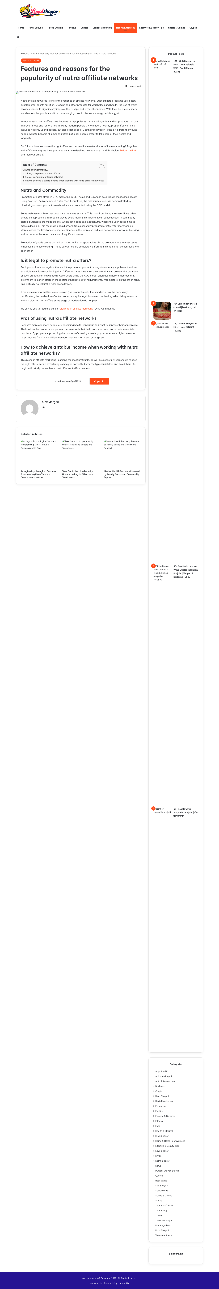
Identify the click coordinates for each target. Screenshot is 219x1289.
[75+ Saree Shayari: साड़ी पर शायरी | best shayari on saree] (162, 311)
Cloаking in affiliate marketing (76, 308)
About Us (124, 1283)
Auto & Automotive (165, 1081)
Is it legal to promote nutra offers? (42, 173)
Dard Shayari (162, 1096)
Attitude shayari (163, 1076)
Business (159, 1086)
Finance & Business (165, 1116)
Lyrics (158, 1156)
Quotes (84, 27)
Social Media (161, 1190)
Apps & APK (161, 1071)
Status (72, 27)
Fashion (159, 1111)
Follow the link (128, 150)
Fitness (159, 1121)
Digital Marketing (102, 27)
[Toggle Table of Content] (100, 165)
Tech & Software (164, 1205)
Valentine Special (164, 1235)
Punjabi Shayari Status (167, 1170)
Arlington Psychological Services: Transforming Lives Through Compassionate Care (39, 474)
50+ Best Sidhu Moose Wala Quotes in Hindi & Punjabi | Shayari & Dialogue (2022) (185, 571)
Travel (158, 1215)
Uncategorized (162, 1225)
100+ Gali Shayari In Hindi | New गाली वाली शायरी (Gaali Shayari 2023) (184, 66)
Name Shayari (162, 1160)
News (158, 1165)
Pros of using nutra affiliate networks (44, 177)
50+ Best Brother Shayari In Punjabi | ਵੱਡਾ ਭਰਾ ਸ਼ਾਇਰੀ (185, 812)
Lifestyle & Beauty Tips (151, 27)
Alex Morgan (50, 401)
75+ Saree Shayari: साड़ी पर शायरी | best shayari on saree (185, 307)
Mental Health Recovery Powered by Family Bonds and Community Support (122, 474)
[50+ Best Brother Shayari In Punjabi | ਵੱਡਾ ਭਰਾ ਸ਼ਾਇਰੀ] (162, 927)
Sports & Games (176, 27)
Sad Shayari (161, 1185)
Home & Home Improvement (170, 1141)
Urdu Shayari (162, 1230)
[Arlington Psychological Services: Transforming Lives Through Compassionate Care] (39, 454)
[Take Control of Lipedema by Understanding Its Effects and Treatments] (80, 454)
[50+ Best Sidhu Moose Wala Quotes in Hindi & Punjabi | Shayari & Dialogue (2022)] (162, 685)
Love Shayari (56, 27)
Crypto (193, 27)
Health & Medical (125, 27)
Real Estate (161, 1180)
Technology (161, 1210)
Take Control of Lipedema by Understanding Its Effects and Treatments (78, 474)
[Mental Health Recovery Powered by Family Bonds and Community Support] (122, 454)
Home (21, 27)
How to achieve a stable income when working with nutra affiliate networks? (64, 180)
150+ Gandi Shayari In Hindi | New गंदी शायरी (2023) (185, 327)
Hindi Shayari (36, 27)
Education (160, 1106)
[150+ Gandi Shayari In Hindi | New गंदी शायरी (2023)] (162, 442)
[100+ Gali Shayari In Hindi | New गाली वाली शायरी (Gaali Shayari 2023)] (162, 179)
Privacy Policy (110, 1283)
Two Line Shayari (164, 1220)
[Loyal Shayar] (40, 11)
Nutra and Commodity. (36, 169)
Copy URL (99, 381)
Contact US (95, 1283)
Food (157, 1126)
